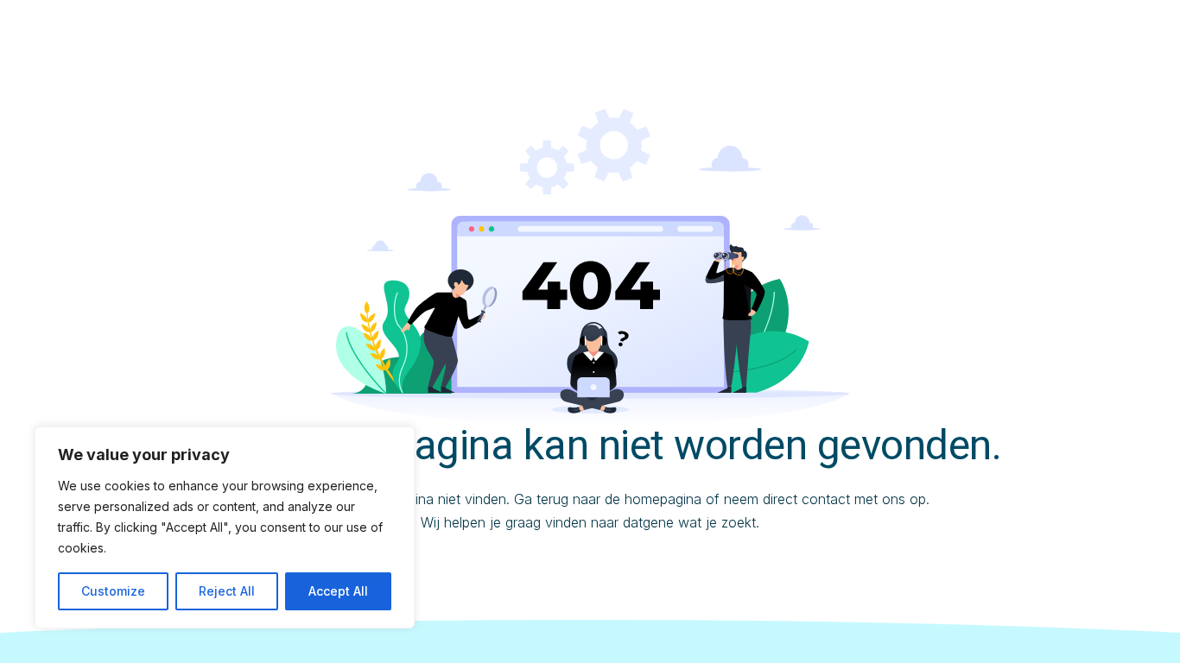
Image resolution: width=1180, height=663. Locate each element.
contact (826, 499)
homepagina (663, 499)
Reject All (227, 591)
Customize (113, 591)
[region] (225, 527)
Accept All (338, 591)
